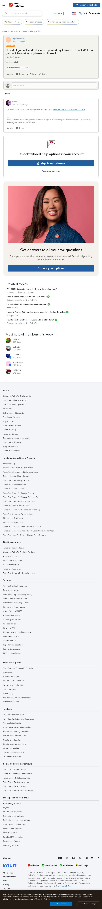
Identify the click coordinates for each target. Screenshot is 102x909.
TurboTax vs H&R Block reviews (16, 778)
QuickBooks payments (12, 812)
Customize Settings (89, 904)
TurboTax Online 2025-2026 (15, 400)
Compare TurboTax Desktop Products (19, 552)
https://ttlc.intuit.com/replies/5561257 (69, 110)
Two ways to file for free (13, 685)
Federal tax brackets (11, 649)
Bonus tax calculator (11, 748)
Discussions (15, 31)
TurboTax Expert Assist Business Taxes (19, 501)
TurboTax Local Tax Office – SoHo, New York (22, 527)
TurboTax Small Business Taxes (16, 506)
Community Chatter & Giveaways (20, 292)
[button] (57, 13)
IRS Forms (7, 409)
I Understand (61, 904)
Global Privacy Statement (57, 895)
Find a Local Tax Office (13, 522)
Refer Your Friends (11, 702)
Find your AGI (9, 628)
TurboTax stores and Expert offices (17, 514)
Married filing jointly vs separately (17, 594)
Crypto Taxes (8, 421)
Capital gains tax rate (12, 619)
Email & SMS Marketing (13, 837)
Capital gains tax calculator (14, 744)
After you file (35, 31)
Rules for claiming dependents (16, 603)
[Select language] (74, 13)
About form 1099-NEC (12, 611)
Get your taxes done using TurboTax (22, 300)
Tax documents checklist (13, 752)
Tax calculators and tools (13, 715)
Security (6, 888)
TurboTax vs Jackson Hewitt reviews (18, 790)
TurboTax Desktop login (13, 548)
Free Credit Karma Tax (12, 829)
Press (5, 880)
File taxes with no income (14, 607)
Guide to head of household (15, 598)
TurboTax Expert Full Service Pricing (18, 493)
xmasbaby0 (18, 362)
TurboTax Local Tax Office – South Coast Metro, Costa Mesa (28, 531)
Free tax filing (9, 464)
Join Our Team (9, 877)
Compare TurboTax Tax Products (17, 396)
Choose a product (34, 22)
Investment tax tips (11, 636)
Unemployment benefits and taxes (17, 632)
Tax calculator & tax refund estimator (18, 719)
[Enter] (4, 13)
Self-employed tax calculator (15, 736)
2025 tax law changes (12, 653)
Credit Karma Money (12, 426)
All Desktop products (12, 556)
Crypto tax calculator (12, 740)
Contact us (7, 672)
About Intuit (8, 873)
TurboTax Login (9, 689)
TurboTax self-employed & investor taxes (20, 472)
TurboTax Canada (10, 434)
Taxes (24, 31)
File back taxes (9, 624)
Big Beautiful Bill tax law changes (17, 698)
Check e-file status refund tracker (17, 727)
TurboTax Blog (9, 430)
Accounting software (12, 803)
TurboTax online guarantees (15, 404)
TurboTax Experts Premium (14, 485)
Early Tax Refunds (10, 446)
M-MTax (16, 339)
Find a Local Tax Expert (13, 518)
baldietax (17, 370)
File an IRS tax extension (13, 681)
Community (8, 693)
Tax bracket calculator (12, 723)
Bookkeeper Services (12, 841)
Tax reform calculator (12, 757)
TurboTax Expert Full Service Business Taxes (21, 497)
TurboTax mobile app (12, 442)
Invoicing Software (11, 845)
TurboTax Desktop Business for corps (19, 573)
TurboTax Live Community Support (18, 668)
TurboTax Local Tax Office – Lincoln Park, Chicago (24, 535)
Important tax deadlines (13, 645)
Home (4, 31)
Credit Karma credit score (14, 824)
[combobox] (22, 13)
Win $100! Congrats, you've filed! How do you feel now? (32, 289)
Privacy (6, 884)
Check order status (11, 565)
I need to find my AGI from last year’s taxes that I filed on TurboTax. (36, 312)
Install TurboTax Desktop (13, 560)
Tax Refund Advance (11, 417)
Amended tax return (11, 615)
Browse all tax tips (10, 590)
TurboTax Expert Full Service (15, 489)
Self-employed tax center (13, 413)
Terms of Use (65, 886)
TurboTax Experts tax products (16, 480)
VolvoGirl (17, 347)
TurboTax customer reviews (14, 769)
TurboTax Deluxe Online (17, 68)
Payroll (6, 808)
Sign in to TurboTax (53, 163)
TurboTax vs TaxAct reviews (14, 786)
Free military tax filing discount (16, 476)
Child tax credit (9, 640)
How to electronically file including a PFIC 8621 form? (30, 320)
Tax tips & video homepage (15, 586)
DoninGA (17, 355)
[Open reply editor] (51, 85)
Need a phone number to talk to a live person (27, 297)
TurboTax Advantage (12, 569)
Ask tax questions (12, 22)
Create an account (51, 171)
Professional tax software (13, 816)
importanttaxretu (19, 38)
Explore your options (51, 268)
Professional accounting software (17, 820)
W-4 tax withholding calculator (16, 731)
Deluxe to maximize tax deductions (18, 468)
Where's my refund (11, 677)
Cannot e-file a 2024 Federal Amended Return (27, 304)
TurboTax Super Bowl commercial (17, 774)
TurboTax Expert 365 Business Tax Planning (21, 510)
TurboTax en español (12, 451)
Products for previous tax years (16, 438)
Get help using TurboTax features (62, 22)
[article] (51, 115)
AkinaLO (15, 102)
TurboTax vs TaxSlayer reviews (16, 782)
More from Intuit (10, 833)
